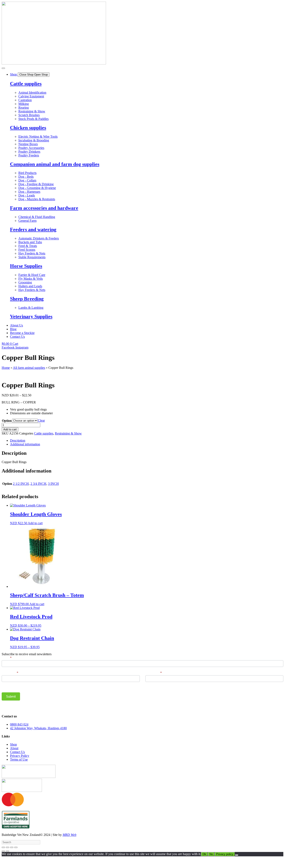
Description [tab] (17, 440)
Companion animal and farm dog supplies (54, 164)
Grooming (25, 282)
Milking (23, 104)
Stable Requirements (31, 257)
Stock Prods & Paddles (33, 119)
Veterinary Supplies (31, 316)
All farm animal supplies (29, 367)
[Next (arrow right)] (7, 851)
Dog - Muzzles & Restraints (36, 199)
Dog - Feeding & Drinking (36, 184)
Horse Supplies (26, 266)
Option (7, 420)
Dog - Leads (26, 195)
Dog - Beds (26, 176)
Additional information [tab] (25, 444)
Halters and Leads (30, 286)
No (211, 854)
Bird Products (27, 173)
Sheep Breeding (27, 298)
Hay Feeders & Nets (31, 253)
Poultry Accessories (31, 148)
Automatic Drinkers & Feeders (38, 238)
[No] (236, 855)
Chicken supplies (28, 127)
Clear (41, 420)
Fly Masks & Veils (30, 278)
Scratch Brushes (29, 115)
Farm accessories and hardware (44, 208)
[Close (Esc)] (16, 847)
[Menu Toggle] (3, 68)
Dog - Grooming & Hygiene (37, 188)
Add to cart (10, 429)
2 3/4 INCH (38, 483)
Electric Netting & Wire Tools (38, 136)
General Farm (27, 220)
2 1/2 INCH (21, 483)
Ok (204, 854)
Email (7, 657)
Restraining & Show (31, 111)
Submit (11, 696)
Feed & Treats (27, 246)
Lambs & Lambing (30, 307)
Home (6, 367)
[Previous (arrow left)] (3, 851)
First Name (10, 672)
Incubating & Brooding (33, 140)
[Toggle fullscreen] (7, 847)
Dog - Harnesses (29, 191)
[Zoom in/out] (3, 847)
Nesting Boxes (28, 144)
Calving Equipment (31, 96)
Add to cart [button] (35, 523)
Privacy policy (224, 854)
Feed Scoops (26, 249)
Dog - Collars (27, 180)
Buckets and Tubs (30, 242)
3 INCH (53, 483)
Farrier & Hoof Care (31, 275)
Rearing (23, 107)
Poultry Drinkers (29, 151)
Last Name (153, 672)
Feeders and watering (33, 229)
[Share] (11, 847)
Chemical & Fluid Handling (36, 217)
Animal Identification (32, 92)
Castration (25, 100)
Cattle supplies (26, 83)
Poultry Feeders (28, 155)
